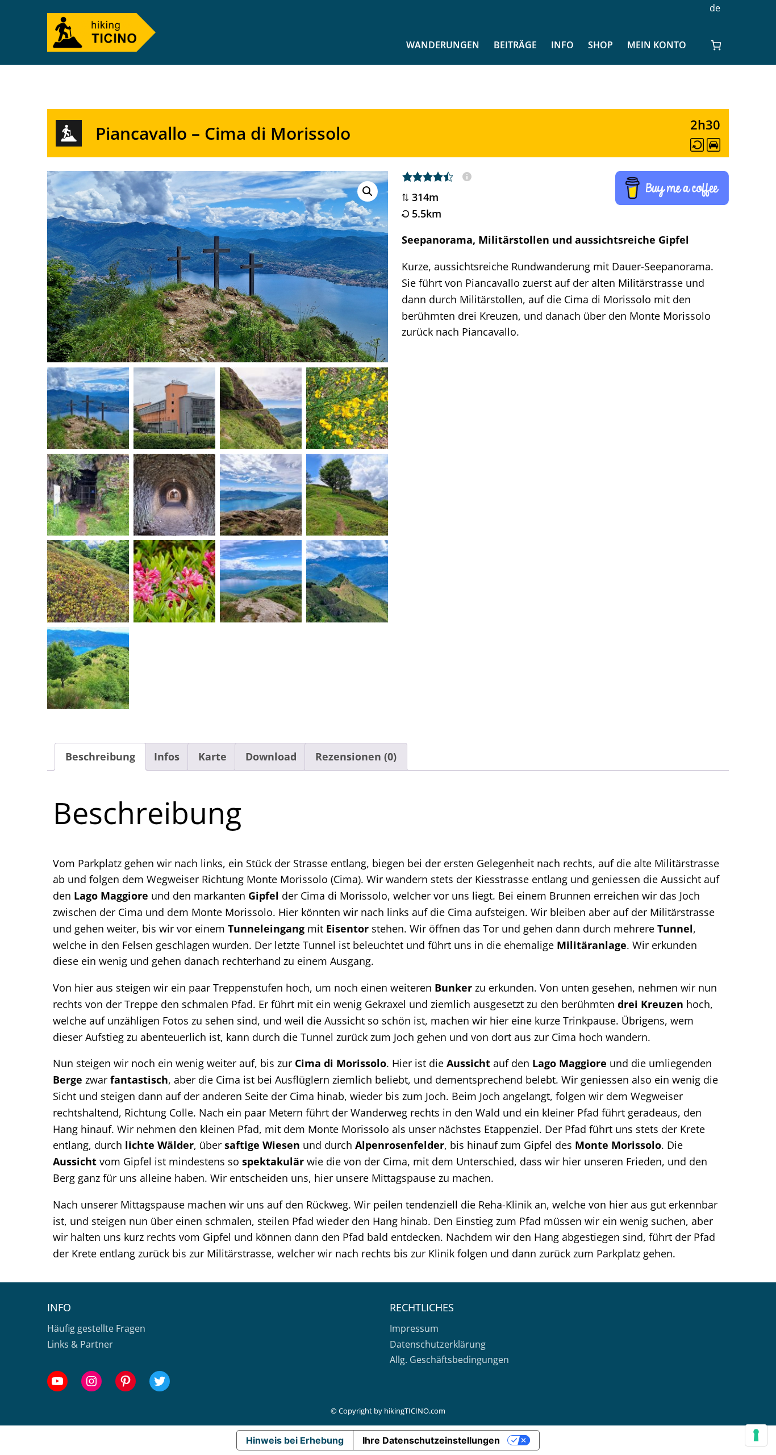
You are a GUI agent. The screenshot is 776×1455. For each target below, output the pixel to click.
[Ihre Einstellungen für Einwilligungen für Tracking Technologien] (756, 1435)
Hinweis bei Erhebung (295, 1440)
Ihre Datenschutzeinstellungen (431, 1440)
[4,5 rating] (437, 176)
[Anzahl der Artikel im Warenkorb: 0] (716, 45)
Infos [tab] (167, 756)
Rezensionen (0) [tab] (356, 756)
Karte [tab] (212, 756)
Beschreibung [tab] (100, 756)
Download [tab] (271, 756)
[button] (367, 191)
